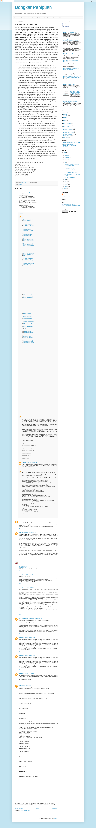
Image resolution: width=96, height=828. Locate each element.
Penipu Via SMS (66, 126)
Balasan (21, 213)
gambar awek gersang (27, 316)
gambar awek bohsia (27, 224)
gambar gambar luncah (28, 297)
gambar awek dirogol (27, 234)
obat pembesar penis (23, 566)
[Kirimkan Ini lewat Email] (31, 182)
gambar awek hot (27, 331)
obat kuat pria (21, 565)
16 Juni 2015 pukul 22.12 (32, 470)
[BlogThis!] (32, 182)
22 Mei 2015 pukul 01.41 (32, 462)
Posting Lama (54, 808)
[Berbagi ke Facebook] (35, 182)
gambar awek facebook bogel (29, 314)
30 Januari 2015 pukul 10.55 (30, 532)
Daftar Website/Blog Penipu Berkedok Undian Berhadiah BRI (71, 69)
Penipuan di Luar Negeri (68, 131)
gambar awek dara (27, 238)
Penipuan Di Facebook (68, 129)
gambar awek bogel (27, 220)
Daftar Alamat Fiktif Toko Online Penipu (71, 47)
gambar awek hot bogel (28, 332)
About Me (21, 17)
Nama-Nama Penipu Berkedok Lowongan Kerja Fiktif (70, 168)
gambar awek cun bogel (28, 230)
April (66, 181)
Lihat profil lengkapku (66, 196)
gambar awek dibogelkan (28, 239)
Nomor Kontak (47, 17)
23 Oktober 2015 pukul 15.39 (29, 655)
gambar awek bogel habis (28, 225)
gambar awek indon (27, 313)
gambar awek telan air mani (28, 217)
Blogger (55, 818)
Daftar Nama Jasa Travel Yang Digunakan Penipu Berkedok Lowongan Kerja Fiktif (72, 77)
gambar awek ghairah (27, 318)
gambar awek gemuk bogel (28, 321)
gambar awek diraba (27, 235)
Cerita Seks (65, 115)
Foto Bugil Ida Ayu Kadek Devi (69, 32)
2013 (65, 154)
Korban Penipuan (67, 122)
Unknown (24, 216)
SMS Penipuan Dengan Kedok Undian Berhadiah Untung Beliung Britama (71, 40)
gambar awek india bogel (28, 341)
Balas (20, 210)
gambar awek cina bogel (28, 233)
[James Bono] (62, 25)
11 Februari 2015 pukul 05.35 (33, 416)
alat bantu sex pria (22, 567)
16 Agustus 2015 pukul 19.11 (28, 587)
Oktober (66, 159)
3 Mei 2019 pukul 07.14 (28, 685)
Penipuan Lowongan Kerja (68, 134)
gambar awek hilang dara (28, 337)
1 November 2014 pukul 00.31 (33, 216)
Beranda (37, 808)
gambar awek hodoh (27, 336)
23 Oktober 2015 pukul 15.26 (29, 637)
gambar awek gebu (27, 319)
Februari (66, 184)
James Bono (64, 23)
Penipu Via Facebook (67, 125)
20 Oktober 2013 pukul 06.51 (28, 192)
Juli (65, 162)
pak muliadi (21, 532)
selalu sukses (22, 673)
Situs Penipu (66, 137)
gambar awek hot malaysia (28, 335)
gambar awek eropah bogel (28, 245)
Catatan (65, 114)
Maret (66, 183)
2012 (65, 188)
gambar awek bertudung (28, 223)
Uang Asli (21, 685)
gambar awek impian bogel (28, 342)
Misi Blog (39, 17)
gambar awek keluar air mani (29, 219)
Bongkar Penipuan (33, 7)
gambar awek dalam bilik (28, 244)
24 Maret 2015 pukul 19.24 (27, 574)
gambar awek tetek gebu (29, 330)
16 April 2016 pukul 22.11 (30, 673)
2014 (65, 152)
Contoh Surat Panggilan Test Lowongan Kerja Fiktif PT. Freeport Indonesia (75, 92)
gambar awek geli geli (27, 294)
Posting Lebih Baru (19, 808)
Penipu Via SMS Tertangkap (69, 128)
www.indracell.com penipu (69, 177)
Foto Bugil (20, 184)
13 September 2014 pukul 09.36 (28, 520)
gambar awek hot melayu (28, 340)
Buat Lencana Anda (65, 26)
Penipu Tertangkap (67, 123)
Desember (67, 155)
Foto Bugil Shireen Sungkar (69, 84)
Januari (66, 186)
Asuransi (65, 112)
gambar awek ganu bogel (28, 296)
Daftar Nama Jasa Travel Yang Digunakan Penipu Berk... (70, 170)
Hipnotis (65, 118)
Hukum (64, 120)
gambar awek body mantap (28, 228)
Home (15, 17)
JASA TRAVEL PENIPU (68, 144)
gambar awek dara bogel (28, 243)
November (67, 157)
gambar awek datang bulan (28, 240)
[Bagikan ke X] (33, 182)
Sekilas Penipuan (67, 135)
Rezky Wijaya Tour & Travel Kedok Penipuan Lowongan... (71, 165)
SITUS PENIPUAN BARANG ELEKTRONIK (72, 142)
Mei (65, 179)
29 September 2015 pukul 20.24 (35, 618)
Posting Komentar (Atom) (25, 810)
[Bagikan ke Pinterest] (36, 182)
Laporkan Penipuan (30, 17)
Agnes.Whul (21, 561)
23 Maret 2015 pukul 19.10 (29, 561)
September (67, 161)
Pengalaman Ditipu (57, 17)
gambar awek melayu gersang (30, 328)
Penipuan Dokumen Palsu (68, 132)
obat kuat (20, 563)
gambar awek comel (27, 229)
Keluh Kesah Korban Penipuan (69, 53)
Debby (20, 520)
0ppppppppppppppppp (23, 618)
